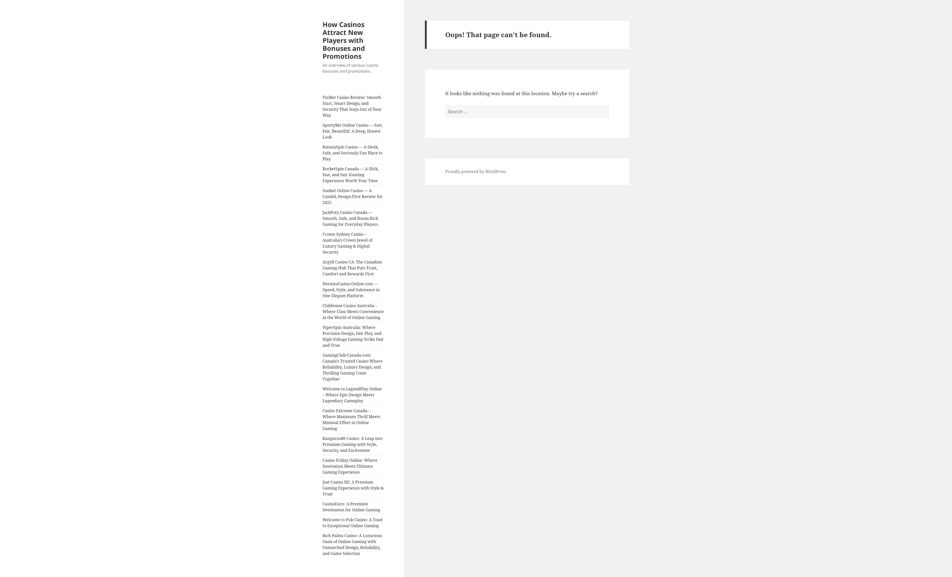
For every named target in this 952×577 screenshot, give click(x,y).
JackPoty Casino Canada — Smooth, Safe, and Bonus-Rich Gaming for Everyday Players (350, 218)
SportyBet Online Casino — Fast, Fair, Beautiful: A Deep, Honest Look (353, 131)
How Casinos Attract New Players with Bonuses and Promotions (344, 40)
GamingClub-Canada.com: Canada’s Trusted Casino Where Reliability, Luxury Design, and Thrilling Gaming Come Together (353, 367)
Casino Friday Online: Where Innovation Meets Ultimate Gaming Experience (350, 466)
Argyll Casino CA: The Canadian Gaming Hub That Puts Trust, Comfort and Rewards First (352, 268)
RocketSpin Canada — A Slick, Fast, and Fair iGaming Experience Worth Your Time (351, 174)
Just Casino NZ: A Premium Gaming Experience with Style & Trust (353, 488)
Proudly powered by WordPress (475, 171)
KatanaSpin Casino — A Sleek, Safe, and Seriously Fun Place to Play (353, 153)
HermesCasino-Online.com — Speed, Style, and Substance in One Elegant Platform (351, 289)
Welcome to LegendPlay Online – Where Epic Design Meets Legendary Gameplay (352, 395)
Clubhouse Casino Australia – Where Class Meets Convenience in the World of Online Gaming (353, 311)
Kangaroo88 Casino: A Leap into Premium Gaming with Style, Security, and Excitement (353, 444)
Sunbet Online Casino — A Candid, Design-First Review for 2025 (353, 196)
